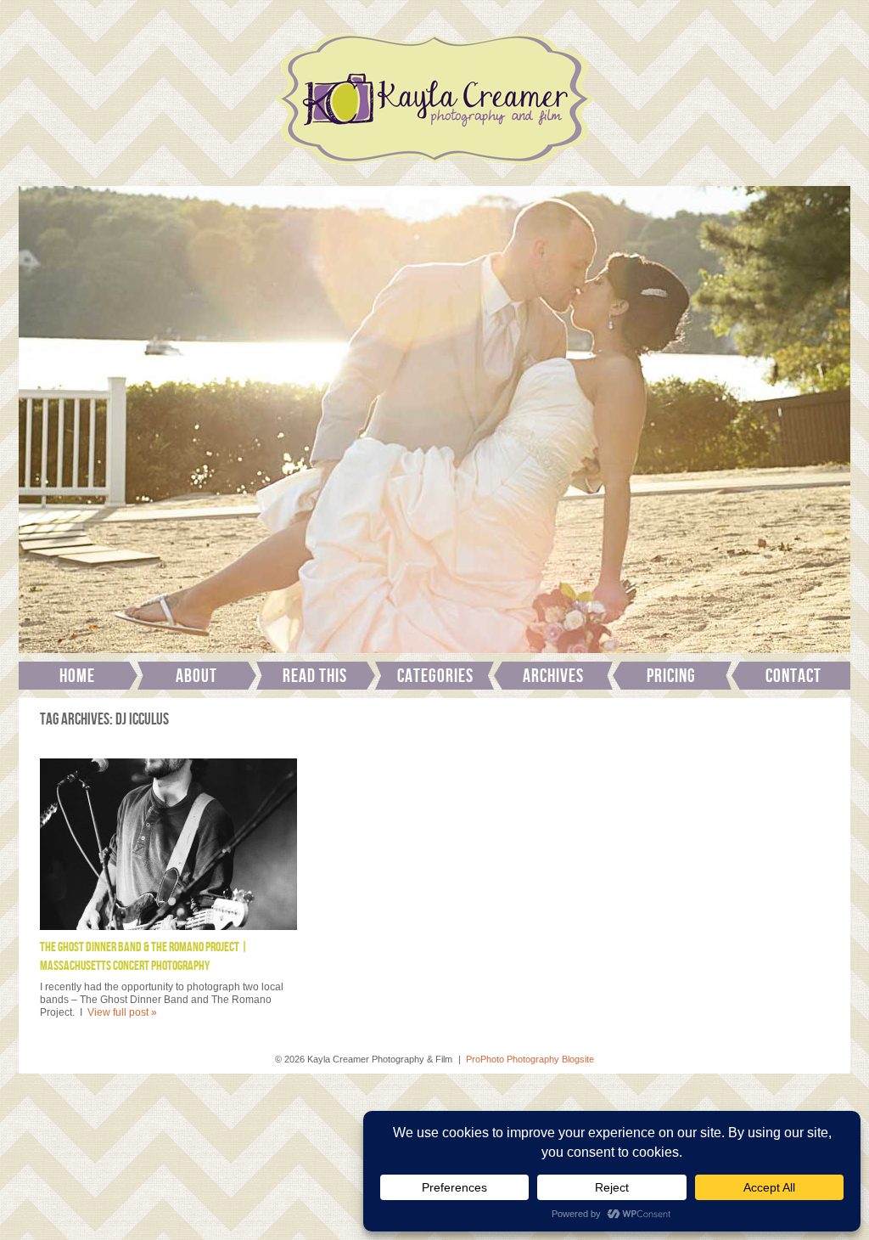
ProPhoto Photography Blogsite (530, 1059)
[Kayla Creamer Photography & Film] (434, 170)
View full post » (122, 1012)
